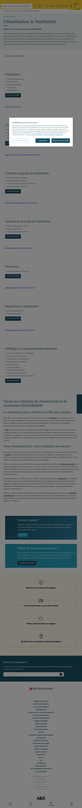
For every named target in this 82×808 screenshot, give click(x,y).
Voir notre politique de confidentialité (53, 135)
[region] (41, 132)
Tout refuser (43, 140)
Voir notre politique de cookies (34, 135)
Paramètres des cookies (20, 140)
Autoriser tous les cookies (61, 140)
